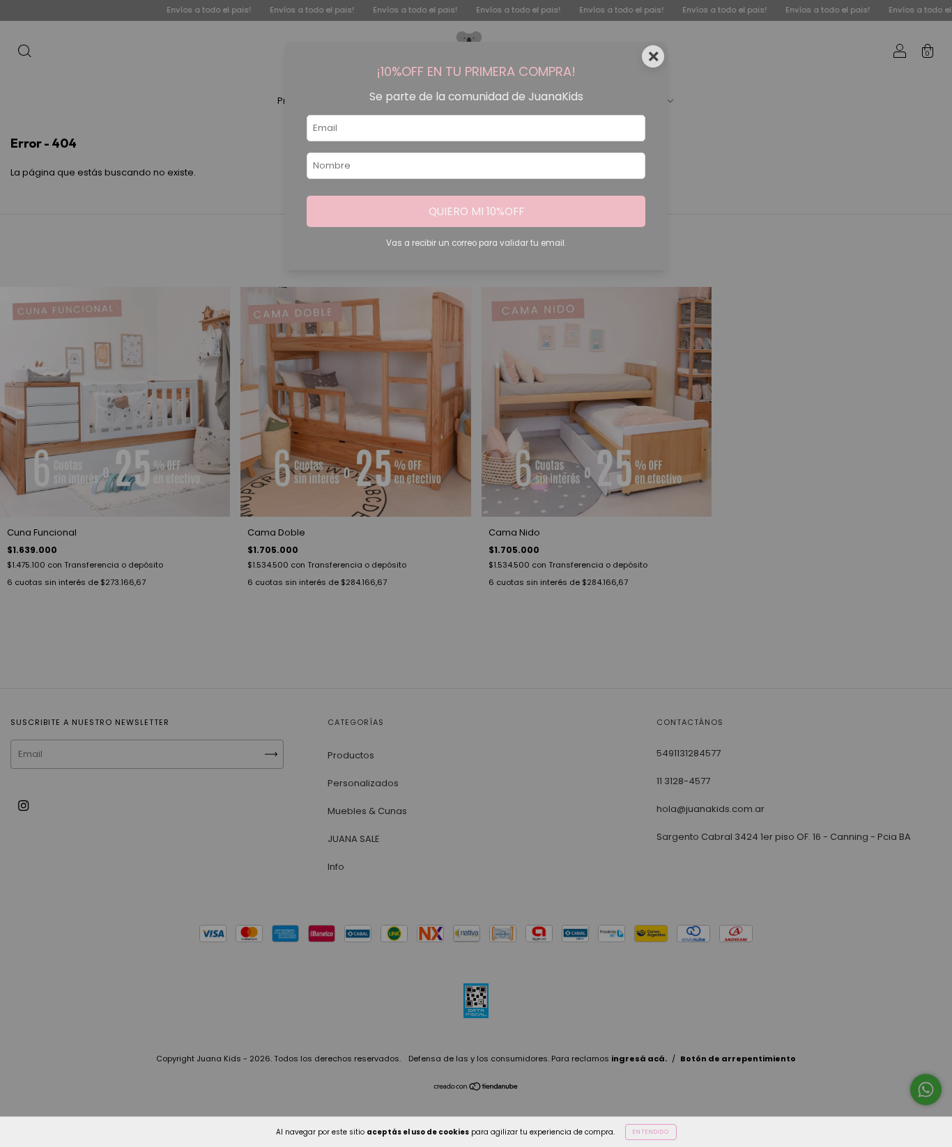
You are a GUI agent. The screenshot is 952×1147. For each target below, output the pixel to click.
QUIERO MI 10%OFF (476, 211)
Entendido (651, 1132)
